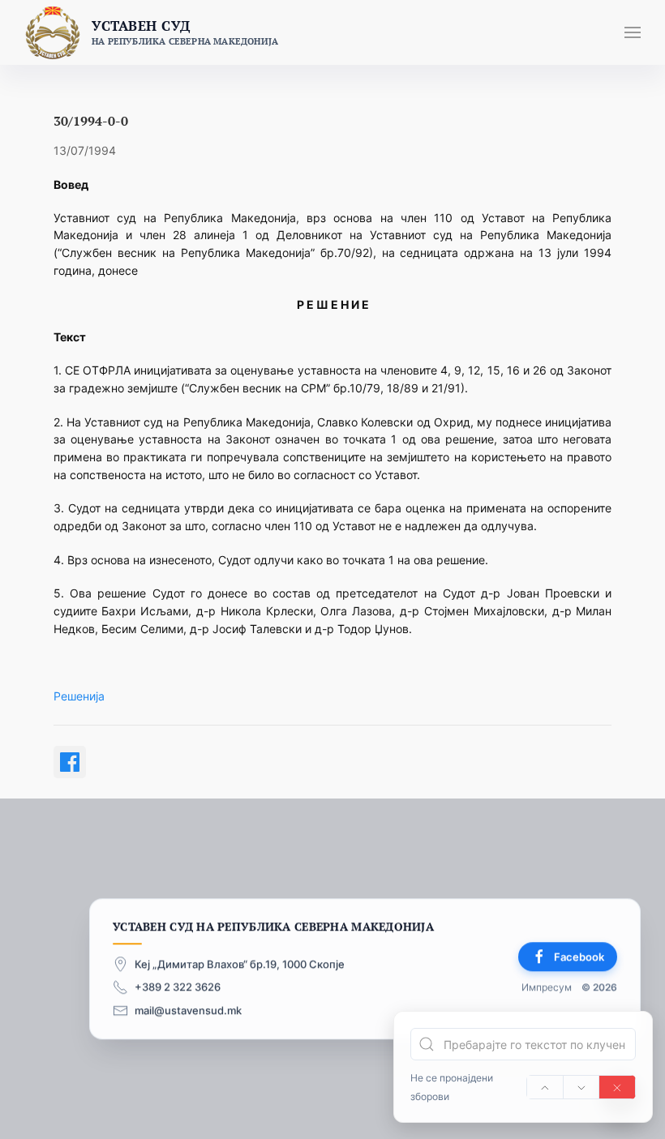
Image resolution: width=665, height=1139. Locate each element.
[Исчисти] (617, 1087)
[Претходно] (545, 1087)
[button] (632, 32)
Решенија (79, 696)
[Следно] (581, 1087)
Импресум (546, 987)
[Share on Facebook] (70, 762)
